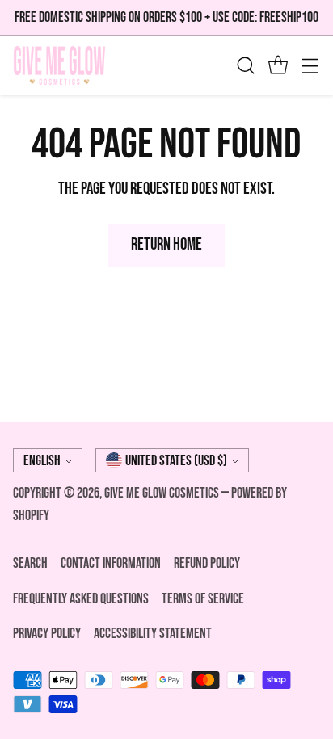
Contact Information (111, 563)
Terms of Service (203, 599)
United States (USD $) (176, 460)
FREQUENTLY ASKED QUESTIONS (81, 599)
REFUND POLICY (207, 563)
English (42, 460)
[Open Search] (245, 65)
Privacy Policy (47, 633)
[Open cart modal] (277, 65)
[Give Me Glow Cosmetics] (59, 65)
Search (30, 563)
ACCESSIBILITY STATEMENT (153, 633)
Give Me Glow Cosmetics (162, 493)
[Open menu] (310, 65)
